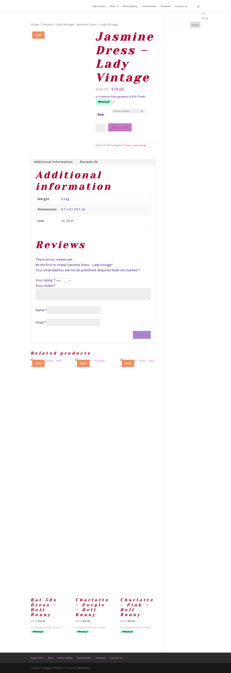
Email (41, 322)
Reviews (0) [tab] (89, 162)
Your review (46, 285)
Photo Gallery (129, 6)
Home (35, 24)
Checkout (165, 6)
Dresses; (47, 24)
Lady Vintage (65, 24)
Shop (112, 6)
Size (100, 114)
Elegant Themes (53, 667)
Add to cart (120, 127)
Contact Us (181, 6)
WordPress (84, 667)
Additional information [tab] (53, 162)
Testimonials (149, 6)
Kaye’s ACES (98, 6)
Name (41, 310)
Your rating (45, 280)
